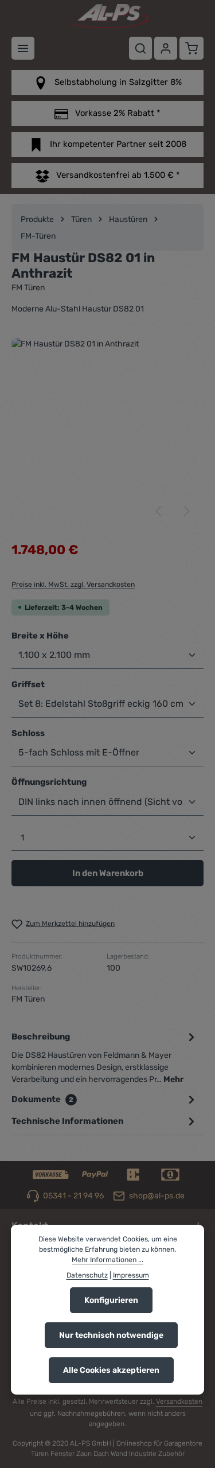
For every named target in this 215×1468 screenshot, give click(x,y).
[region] (107, 433)
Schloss (28, 732)
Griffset (28, 684)
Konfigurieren (111, 1300)
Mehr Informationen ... (107, 1260)
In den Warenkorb (107, 873)
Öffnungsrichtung (49, 781)
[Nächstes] (186, 511)
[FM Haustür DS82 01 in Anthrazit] (107, 433)
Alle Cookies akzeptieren (111, 1370)
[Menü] (22, 48)
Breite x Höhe (40, 635)
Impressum (131, 1275)
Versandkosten (179, 1401)
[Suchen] (140, 48)
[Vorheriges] (159, 511)
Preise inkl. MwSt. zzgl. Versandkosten (73, 585)
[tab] (104, 1057)
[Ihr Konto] (165, 48)
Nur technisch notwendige (111, 1335)
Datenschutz (87, 1275)
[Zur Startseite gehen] (108, 16)
